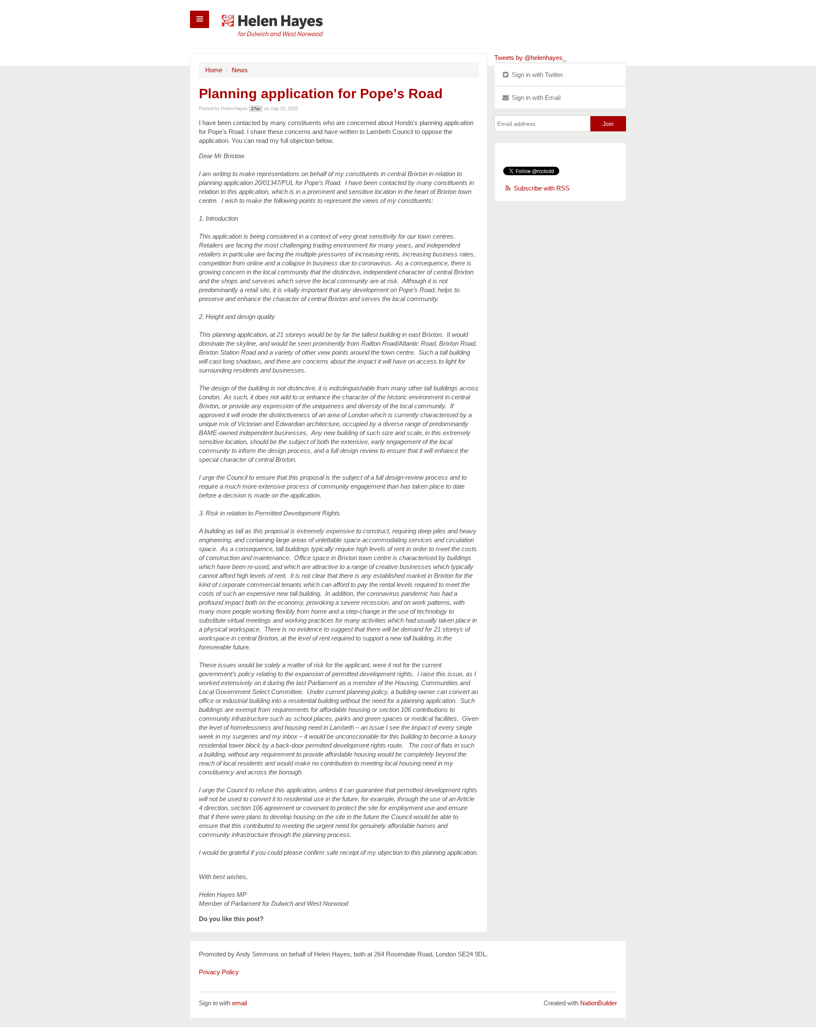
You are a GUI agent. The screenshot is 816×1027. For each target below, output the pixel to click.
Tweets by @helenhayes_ (530, 57)
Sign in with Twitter (536, 74)
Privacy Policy (219, 972)
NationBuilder (598, 1003)
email (239, 1003)
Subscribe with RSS (542, 188)
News (240, 70)
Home (213, 70)
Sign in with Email (535, 97)
